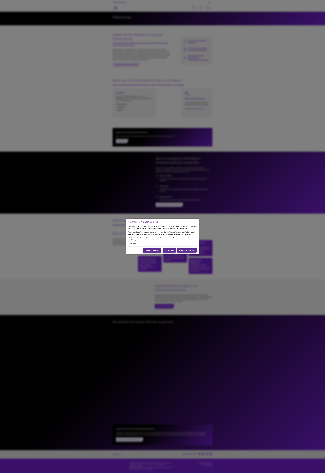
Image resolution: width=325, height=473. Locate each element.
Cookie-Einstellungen (152, 250)
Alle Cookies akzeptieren (187, 250)
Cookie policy (132, 243)
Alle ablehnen (169, 250)
